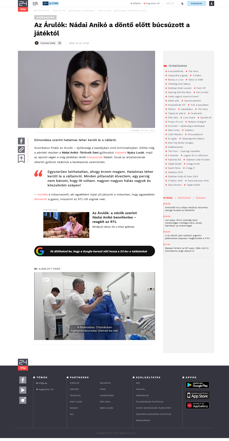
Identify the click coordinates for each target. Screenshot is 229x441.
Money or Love (175, 80)
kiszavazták (95, 157)
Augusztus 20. (153, 3)
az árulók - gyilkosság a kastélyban (75, 10)
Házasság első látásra (192, 138)
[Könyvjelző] (21, 158)
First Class (76, 402)
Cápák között (174, 164)
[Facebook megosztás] (21, 141)
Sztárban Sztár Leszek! (179, 88)
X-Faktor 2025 (175, 181)
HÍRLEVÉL (140, 389)
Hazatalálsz (186, 109)
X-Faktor (196, 75)
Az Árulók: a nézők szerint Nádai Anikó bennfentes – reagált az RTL (114, 217)
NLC (72, 414)
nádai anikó (42, 10)
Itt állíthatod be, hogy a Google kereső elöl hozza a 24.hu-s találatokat (98, 251)
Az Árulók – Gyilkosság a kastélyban (186, 126)
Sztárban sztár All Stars (198, 159)
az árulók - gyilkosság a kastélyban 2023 (123, 10)
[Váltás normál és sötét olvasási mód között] (182, 3)
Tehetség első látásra (178, 84)
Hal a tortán (202, 92)
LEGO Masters (175, 134)
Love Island (189, 117)
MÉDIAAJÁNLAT (143, 420)
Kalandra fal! (174, 159)
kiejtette (120, 152)
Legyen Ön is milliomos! (195, 155)
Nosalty (74, 408)
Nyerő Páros (174, 168)
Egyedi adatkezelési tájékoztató (153, 408)
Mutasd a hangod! (196, 122)
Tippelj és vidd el (176, 113)
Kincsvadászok (195, 134)
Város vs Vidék (195, 80)
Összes (200, 197)
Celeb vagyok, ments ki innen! (183, 96)
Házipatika (105, 383)
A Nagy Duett (193, 164)
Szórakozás (45, 17)
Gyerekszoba (107, 395)
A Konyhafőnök (175, 71)
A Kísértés (172, 155)
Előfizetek (196, 3)
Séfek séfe (173, 101)
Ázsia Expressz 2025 (198, 181)
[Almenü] (35, 3)
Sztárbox (189, 130)
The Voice (193, 71)
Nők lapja (105, 402)
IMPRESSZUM (142, 395)
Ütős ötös (172, 117)
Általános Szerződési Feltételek (153, 414)
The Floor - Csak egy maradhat (183, 151)
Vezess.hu (75, 395)
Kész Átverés (174, 185)
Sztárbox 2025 (175, 172)
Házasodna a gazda (177, 75)
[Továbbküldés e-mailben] (21, 149)
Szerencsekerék (192, 101)
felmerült (40, 199)
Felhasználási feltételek (149, 402)
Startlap (74, 383)
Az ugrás (172, 138)
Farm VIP (201, 88)
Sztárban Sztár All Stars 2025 (182, 176)
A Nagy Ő (190, 168)
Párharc (171, 109)
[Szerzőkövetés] (59, 43)
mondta (42, 194)
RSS (138, 383)
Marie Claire (106, 408)
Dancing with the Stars (179, 92)
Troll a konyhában (199, 105)
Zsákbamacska (175, 147)
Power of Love (175, 122)
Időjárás (137, 3)
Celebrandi (196, 113)
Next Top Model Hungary (180, 143)
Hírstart (74, 389)
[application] (94, 306)
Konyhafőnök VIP (176, 105)
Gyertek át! (206, 117)
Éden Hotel (173, 130)
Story (103, 389)
